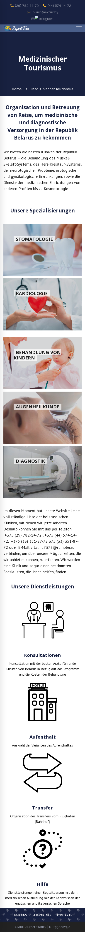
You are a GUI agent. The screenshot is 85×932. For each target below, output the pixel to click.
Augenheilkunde (37, 407)
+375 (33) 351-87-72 (29, 541)
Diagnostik (30, 461)
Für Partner (42, 915)
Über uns (20, 915)
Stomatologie (34, 239)
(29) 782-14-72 (26, 5)
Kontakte (64, 915)
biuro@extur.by (45, 12)
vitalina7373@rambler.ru (52, 547)
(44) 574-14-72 (59, 5)
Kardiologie (32, 293)
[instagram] (33, 19)
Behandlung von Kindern (37, 355)
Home (17, 89)
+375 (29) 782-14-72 (23, 535)
